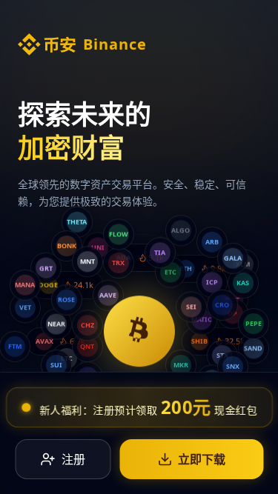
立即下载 (201, 459)
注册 (73, 459)
